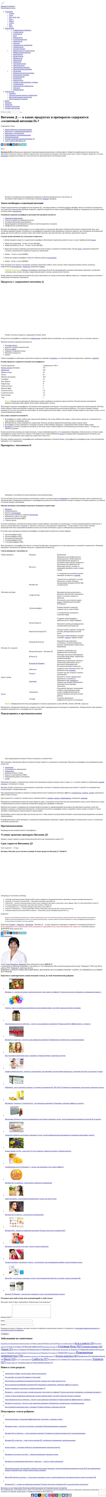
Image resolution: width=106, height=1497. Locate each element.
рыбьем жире (35, 338)
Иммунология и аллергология (23, 51)
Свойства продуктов (12, 106)
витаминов (63, 498)
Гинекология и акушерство (22, 45)
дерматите (73, 680)
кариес (42, 266)
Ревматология (18, 80)
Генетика (16, 43)
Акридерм (32, 681)
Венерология (17, 38)
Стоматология (18, 84)
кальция (45, 199)
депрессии (26, 266)
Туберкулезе (9, 771)
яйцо (9, 388)
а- (4, 148)
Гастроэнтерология (20, 39)
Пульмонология (18, 77)
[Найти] (21, 112)
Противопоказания (11, 137)
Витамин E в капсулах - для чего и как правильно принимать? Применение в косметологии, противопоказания (44, 1403)
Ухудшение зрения (25, 1362)
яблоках (95, 358)
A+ (2, 148)
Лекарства (8, 104)
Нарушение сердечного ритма (18, 1353)
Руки (11, 19)
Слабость (40, 1359)
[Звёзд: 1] (1, 928)
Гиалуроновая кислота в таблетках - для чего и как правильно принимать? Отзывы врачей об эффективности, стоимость (47, 1399)
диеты (3, 233)
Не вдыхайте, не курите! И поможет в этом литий (22, 1377)
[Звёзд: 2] (3, 928)
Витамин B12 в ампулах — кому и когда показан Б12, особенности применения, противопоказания (40, 1440)
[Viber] (16, 144)
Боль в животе (84, 1343)
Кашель (25, 1349)
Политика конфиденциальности (34, 1488)
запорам (77, 575)
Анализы (12, 93)
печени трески (12, 345)
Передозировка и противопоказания (18, 135)
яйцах (14, 349)
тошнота (85, 793)
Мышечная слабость (89, 1349)
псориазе (72, 670)
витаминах (4, 156)
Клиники (8, 103)
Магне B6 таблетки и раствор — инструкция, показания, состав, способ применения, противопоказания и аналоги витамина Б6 (50, 1477)
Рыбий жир (5, 370)
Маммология (17, 58)
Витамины (29, 924)
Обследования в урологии (18, 99)
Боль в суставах (16, 1347)
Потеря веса (84, 1356)
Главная (12, 924)
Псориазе (8, 509)
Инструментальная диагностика (20, 97)
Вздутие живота (33, 1347)
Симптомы (9, 11)
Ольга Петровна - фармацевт (16, 964)
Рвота (10, 1359)
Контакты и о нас (7, 1488)
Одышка (54, 1353)
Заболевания (9, 28)
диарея (91, 793)
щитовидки (17, 211)
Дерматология (18, 47)
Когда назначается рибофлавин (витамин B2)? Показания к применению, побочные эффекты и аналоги (41, 1385)
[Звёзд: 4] (6, 928)
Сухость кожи (87, 1359)
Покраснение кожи (48, 1356)
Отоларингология (19, 64)
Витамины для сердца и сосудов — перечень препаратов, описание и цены (31, 1454)
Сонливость (54, 1359)
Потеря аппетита (66, 1356)
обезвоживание (65, 798)
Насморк (45, 1353)
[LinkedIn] (13, 144)
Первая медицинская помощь (23, 73)
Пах (10, 25)
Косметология (18, 56)
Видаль (71, 903)
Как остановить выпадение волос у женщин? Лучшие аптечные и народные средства (35, 1407)
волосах (68, 637)
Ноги (11, 26)
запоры (56, 798)
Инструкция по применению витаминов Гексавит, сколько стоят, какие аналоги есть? (35, 1381)
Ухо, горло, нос (14, 17)
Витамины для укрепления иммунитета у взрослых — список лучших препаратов (34, 1461)
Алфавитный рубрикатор (22, 30)
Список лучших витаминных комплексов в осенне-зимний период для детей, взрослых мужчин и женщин (43, 1396)
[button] (8, 8)
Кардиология (18, 54)
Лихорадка (75, 1349)
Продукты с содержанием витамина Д (18, 131)
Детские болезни (19, 49)
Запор (16, 1349)
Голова (11, 13)
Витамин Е (9, 426)
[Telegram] (25, 144)
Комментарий (6, 1317)
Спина (11, 23)
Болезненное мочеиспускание (21, 1343)
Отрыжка (72, 1353)
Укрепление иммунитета (13, 218)
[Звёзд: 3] (5, 928)
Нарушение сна (35, 1353)
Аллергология (18, 32)
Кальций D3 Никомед (37, 663)
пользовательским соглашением (12, 1330)
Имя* (3, 1321)
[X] (11, 144)
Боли (15, 36)
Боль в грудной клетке (66, 1343)
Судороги (65, 1359)
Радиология (17, 78)
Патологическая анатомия (22, 69)
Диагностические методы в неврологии (23, 95)
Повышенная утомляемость (31, 1356)
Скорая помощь (26, 1359)
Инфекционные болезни (22, 52)
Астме (7, 778)
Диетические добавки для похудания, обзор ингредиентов (25, 1373)
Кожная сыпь (36, 1349)
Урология (16, 88)
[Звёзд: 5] (8, 928)
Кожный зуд (49, 1349)
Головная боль (69, 1346)
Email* (3, 1324)
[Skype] (22, 144)
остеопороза (52, 258)
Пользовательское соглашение (56, 1488)
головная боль (76, 793)
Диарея (7, 1349)
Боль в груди (51, 1343)
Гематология (17, 41)
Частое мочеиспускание (43, 1362)
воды (68, 524)
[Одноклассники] (5, 144)
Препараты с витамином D (14, 133)
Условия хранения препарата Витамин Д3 (20, 139)
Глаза (11, 15)
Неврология (17, 60)
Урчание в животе (12, 1362)
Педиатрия (17, 71)
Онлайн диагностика (12, 108)
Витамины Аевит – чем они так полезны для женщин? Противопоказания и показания (36, 1426)
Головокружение (92, 1346)
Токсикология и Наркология (23, 86)
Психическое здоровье (21, 75)
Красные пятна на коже (63, 1349)
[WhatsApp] (19, 144)
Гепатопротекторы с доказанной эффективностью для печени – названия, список (33, 1419)
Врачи (7, 101)
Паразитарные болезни (21, 67)
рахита (93, 240)
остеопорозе (16, 513)
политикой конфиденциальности (87, 1328)
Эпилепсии (9, 767)
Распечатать (7, 936)
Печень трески (6, 368)
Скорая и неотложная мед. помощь (25, 82)
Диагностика (9, 91)
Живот (11, 21)
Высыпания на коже (50, 1347)
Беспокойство (5, 1343)
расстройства (16, 266)
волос (80, 249)
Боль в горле (39, 1343)
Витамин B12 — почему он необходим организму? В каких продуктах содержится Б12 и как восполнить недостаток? (46, 1484)
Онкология (17, 62)
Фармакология (18, 90)
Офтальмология (18, 65)
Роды (18, 1359)
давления (84, 798)
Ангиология (17, 34)
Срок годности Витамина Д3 (15, 141)
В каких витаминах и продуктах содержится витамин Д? (25, 1388)
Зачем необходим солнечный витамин (18, 129)
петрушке (53, 358)
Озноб (62, 1353)
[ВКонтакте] (2, 144)
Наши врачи (18, 1488)
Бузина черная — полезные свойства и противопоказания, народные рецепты (32, 1447)
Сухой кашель (76, 1359)
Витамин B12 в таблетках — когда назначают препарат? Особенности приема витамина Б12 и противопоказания (45, 1433)
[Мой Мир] (8, 144)
